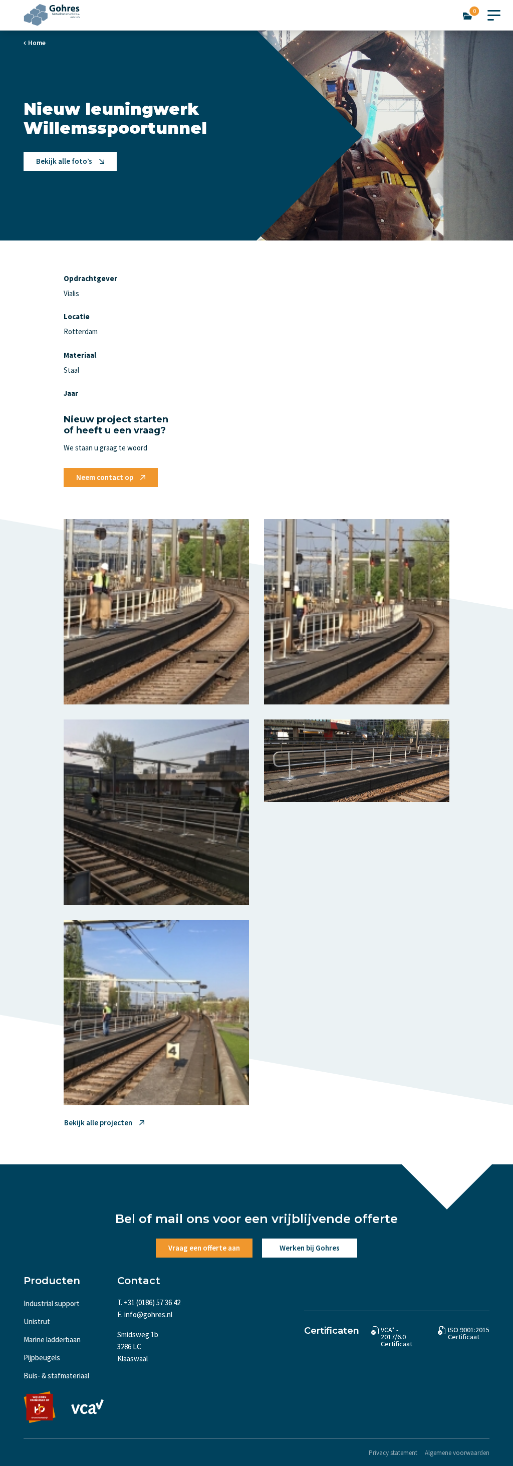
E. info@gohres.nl (144, 1314)
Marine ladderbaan (52, 1339)
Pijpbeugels (42, 1357)
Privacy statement (393, 1452)
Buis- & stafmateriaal (56, 1375)
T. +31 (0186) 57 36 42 (148, 1302)
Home (37, 43)
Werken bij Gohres (310, 1248)
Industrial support (52, 1303)
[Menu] (494, 13)
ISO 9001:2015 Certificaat (468, 1333)
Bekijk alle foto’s (64, 161)
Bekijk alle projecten (98, 1122)
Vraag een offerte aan (204, 1248)
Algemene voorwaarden (457, 1452)
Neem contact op (104, 477)
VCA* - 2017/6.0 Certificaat (396, 1336)
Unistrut (37, 1321)
